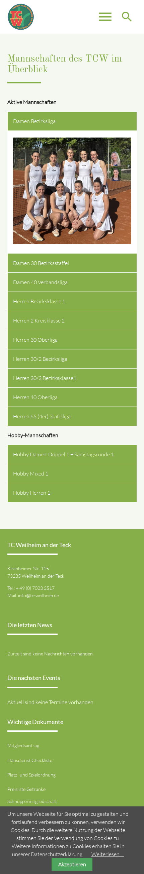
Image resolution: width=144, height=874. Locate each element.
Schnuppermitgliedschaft (32, 801)
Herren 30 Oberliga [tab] (35, 339)
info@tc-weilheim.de (38, 595)
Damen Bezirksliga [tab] (34, 121)
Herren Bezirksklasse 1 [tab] (39, 301)
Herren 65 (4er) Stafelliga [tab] (42, 416)
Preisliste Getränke (26, 789)
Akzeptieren (72, 864)
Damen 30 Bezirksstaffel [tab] (41, 263)
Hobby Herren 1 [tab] (31, 492)
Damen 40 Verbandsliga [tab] (40, 282)
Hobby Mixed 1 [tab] (30, 473)
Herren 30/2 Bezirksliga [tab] (40, 358)
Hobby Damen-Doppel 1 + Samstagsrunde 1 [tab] (63, 454)
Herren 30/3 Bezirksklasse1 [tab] (44, 378)
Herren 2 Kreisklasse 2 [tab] (39, 320)
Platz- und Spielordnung (31, 774)
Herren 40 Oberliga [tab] (35, 397)
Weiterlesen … (107, 854)
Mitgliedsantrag (23, 745)
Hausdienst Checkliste (29, 760)
